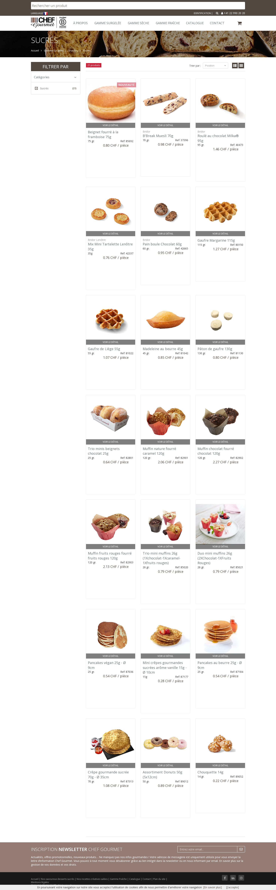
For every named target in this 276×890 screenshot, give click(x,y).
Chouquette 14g (210, 772)
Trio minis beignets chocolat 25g (104, 451)
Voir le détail (110, 125)
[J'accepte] (232, 887)
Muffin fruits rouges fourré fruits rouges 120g (110, 555)
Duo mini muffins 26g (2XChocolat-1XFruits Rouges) (215, 558)
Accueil (34, 879)
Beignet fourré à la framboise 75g (103, 134)
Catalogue (135, 879)
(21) (74, 88)
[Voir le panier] (240, 24)
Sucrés (58, 88)
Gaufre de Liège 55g (104, 349)
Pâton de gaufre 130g (215, 349)
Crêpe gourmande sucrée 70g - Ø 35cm (108, 774)
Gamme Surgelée (107, 23)
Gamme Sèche (138, 23)
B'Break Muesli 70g (158, 135)
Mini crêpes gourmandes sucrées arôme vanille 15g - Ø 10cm (165, 667)
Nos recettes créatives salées (92, 879)
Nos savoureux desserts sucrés (58, 879)
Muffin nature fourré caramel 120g (159, 451)
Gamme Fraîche (118, 879)
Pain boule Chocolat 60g (162, 244)
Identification (202, 13)
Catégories (41, 77)
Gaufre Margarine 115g (216, 240)
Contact (147, 879)
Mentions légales (40, 882)
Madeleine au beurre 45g (163, 349)
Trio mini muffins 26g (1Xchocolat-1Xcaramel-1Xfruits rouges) (161, 558)
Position (210, 65)
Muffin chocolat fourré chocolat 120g (216, 451)
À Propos (80, 23)
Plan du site (159, 879)
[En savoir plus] (212, 887)
